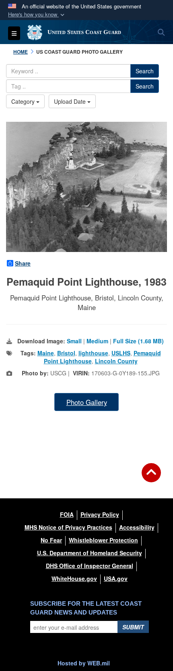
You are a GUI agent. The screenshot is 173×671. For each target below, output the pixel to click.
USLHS (120, 353)
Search (145, 71)
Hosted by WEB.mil (84, 663)
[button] (37, 14)
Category (23, 101)
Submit (133, 627)
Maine (45, 353)
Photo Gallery (86, 402)
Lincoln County (116, 361)
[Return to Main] (151, 478)
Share (23, 263)
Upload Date (70, 101)
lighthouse (93, 353)
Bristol (66, 353)
